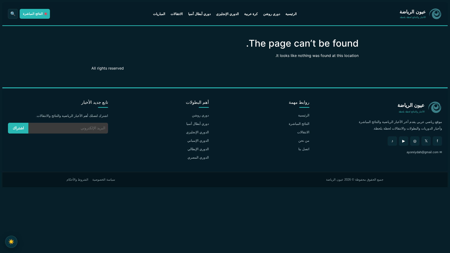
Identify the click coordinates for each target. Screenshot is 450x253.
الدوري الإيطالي (198, 149)
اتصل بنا (303, 149)
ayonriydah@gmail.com (423, 152)
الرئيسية (291, 14)
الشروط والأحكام (77, 179)
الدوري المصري (198, 157)
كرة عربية (251, 14)
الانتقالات (177, 14)
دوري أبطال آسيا (199, 14)
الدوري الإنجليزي (227, 14)
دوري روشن (271, 14)
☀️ (11, 242)
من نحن (303, 140)
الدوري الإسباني (198, 140)
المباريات (159, 14)
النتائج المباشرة (299, 124)
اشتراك (18, 128)
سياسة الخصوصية (103, 179)
